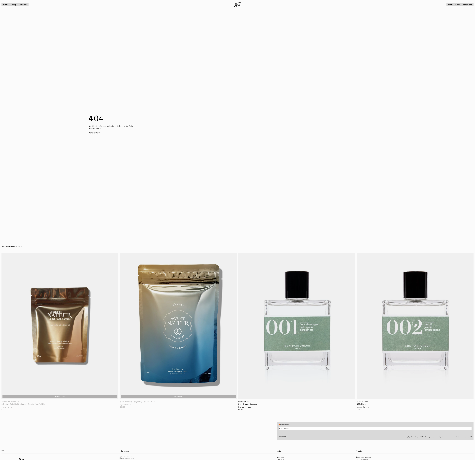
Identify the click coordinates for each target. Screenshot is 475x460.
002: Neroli (361, 404)
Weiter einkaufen (95, 133)
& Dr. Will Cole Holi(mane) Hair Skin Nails (138, 402)
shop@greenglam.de (363, 457)
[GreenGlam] (237, 4)
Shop (14, 4)
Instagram (280, 457)
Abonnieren (284, 437)
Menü (5, 4)
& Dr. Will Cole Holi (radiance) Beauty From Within (23, 404)
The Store (22, 4)
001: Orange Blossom (247, 404)
